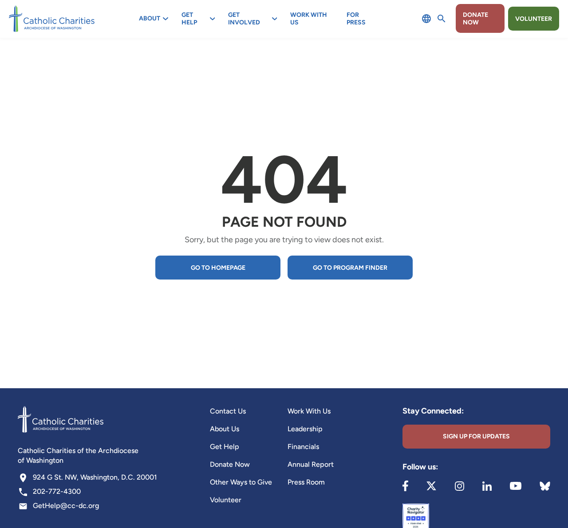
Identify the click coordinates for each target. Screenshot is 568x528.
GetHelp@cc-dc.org (66, 505)
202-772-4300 (57, 491)
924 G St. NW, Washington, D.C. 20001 (95, 477)
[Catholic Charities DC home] (52, 18)
